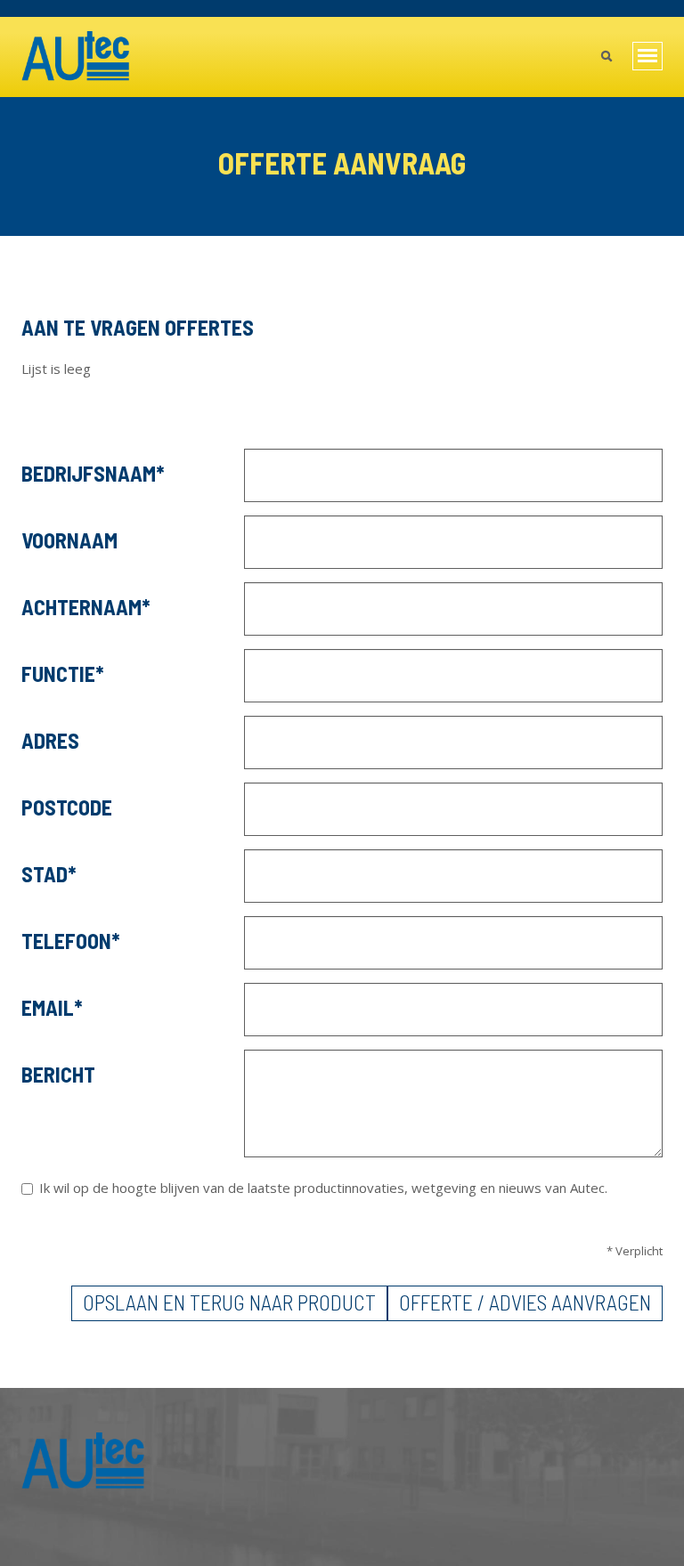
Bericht (58, 1074)
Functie (58, 673)
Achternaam (81, 607)
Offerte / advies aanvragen (525, 1302)
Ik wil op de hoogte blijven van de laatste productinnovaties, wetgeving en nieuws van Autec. (323, 1188)
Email (47, 1007)
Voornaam (69, 540)
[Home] (76, 57)
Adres (50, 740)
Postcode (66, 807)
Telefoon (66, 940)
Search (606, 58)
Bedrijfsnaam (88, 473)
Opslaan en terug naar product (229, 1302)
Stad (44, 874)
